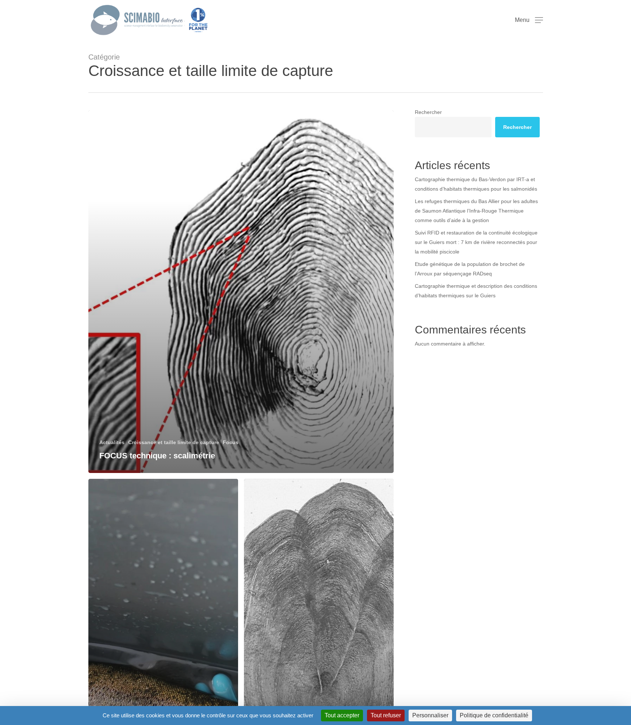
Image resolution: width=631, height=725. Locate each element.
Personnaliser (430, 715)
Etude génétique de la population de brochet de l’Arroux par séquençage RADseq (470, 268)
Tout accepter (342, 715)
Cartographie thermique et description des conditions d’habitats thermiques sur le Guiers (476, 290)
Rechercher (428, 112)
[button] (529, 20)
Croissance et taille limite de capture (173, 442)
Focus (230, 442)
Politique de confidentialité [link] (494, 715)
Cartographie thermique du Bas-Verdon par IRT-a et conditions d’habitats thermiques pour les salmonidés (476, 184)
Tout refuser (386, 715)
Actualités (112, 442)
